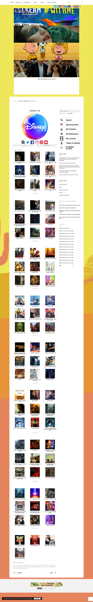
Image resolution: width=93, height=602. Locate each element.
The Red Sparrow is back (46, 79)
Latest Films (63, 180)
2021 (60, 241)
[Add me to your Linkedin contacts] (67, 6)
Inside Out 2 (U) (35, 352)
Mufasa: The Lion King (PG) (20, 401)
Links (35, 2)
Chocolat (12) (19, 238)
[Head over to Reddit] (62, 6)
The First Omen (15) (35, 477)
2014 (60, 260)
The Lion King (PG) (50, 477)
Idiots (60, 187)
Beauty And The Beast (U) (50, 190)
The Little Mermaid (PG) (20, 498)
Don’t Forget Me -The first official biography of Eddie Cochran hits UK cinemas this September (69, 159)
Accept (37, 598)
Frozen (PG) (35, 306)
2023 (60, 236)
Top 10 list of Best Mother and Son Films (69, 205)
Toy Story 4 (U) (50, 525)
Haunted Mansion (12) (19, 332)
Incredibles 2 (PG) (50, 332)
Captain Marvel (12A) (35, 224)
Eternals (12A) (34, 286)
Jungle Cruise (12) (19, 366)
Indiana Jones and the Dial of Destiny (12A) (20, 353)
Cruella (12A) (20, 258)
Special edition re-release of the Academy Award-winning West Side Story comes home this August (69, 167)
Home (11, 2)
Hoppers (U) (35, 332)
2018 (60, 249)
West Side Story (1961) (64, 195)
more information (29, 598)
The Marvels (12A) (34, 498)
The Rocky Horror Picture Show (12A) (35, 512)
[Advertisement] (35, 197)
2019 (60, 247)
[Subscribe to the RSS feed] (79, 6)
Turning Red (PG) (35, 545)
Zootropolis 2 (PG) (19, 558)
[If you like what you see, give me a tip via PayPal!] (77, 6)
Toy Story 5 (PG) (20, 545)
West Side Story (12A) (50, 545)
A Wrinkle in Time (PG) (35, 162)
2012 (60, 265)
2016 (60, 255)
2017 (60, 252)
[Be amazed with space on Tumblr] (69, 6)
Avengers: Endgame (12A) (20, 190)
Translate (70, 113)
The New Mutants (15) (50, 498)
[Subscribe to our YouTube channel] (74, 6)
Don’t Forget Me (63, 184)
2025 (60, 231)
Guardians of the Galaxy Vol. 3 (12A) (50, 319)
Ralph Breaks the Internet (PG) (34, 415)
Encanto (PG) (19, 286)
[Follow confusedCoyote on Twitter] (57, 6)
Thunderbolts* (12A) (35, 525)
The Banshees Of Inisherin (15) (50, 464)
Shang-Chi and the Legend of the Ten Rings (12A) (50, 429)
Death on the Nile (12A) (50, 258)
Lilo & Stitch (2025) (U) (50, 366)
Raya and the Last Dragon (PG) (50, 415)
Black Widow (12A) (50, 210)
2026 (60, 228)
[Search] (82, 2)
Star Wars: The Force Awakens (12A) (50, 451)
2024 (60, 233)
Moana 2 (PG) (50, 379)
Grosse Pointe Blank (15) (35, 319)
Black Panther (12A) (20, 210)
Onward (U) (50, 400)
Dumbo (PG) (35, 272)
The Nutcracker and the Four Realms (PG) (19, 512)
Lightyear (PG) (35, 366)
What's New (62, 154)
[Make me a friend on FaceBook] (60, 6)
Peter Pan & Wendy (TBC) (20, 415)
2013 (60, 263)
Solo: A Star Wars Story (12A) (20, 451)
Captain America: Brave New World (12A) (20, 225)
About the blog (51, 2)
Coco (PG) (50, 238)
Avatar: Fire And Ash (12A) (50, 176)
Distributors (26, 101)
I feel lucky (18, 2)
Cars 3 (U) (50, 224)
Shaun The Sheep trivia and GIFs (67, 208)
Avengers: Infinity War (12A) (35, 190)
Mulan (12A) (35, 400)
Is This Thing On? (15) (50, 352)
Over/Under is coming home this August (69, 214)
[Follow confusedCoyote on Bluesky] (55, 6)
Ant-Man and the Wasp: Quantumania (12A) (20, 176)
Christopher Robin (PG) (35, 238)
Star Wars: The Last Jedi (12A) (19, 464)
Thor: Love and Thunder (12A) (50, 512)
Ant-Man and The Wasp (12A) (50, 163)
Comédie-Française (63, 189)
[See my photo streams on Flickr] (72, 6)
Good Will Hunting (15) (19, 319)
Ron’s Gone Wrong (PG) (20, 428)
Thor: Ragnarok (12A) (19, 525)
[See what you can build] (65, 6)
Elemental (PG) (50, 272)
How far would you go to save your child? (68, 174)
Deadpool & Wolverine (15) (35, 259)
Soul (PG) (35, 450)
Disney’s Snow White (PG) (19, 273)
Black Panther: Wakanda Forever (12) (35, 211)
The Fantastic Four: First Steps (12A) (19, 478)
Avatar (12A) (35, 175)
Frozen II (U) (50, 306)
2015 (60, 257)
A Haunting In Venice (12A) (19, 163)
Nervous (61, 192)
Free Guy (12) (19, 306)
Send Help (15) (35, 428)
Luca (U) (20, 379)
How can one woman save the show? (67, 163)
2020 (60, 244)
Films (42, 2)
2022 (60, 239)
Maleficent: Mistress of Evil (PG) (35, 380)
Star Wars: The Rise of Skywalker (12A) (35, 464)
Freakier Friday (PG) (50, 286)
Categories (26, 2)
